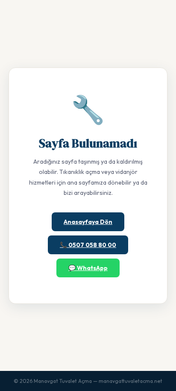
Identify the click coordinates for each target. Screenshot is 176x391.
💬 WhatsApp (88, 268)
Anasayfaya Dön (88, 222)
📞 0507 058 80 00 (88, 245)
